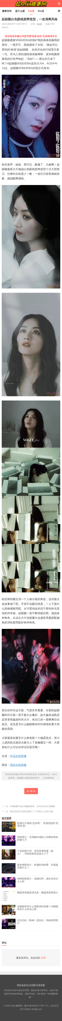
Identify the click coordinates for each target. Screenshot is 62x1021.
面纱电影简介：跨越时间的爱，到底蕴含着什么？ (37, 866)
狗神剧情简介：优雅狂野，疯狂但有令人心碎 (37, 880)
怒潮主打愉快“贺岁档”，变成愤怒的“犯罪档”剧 (37, 824)
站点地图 (31, 985)
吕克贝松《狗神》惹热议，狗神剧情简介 (37, 922)
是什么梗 (20, 11)
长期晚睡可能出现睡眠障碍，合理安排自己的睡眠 (32, 806)
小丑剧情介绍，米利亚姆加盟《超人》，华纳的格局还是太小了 (35, 852)
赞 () (32, 791)
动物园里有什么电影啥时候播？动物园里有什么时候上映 (37, 908)
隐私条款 (21, 985)
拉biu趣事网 (31, 3)
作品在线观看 (18, 756)
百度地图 (40, 985)
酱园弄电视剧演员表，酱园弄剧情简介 (37, 892)
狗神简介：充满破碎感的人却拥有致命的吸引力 (37, 838)
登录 (43, 957)
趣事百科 (7, 11)
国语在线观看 (18, 765)
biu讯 (31, 11)
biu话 (41, 11)
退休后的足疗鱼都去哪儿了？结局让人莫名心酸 (31, 811)
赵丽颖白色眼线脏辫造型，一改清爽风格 (30, 19)
